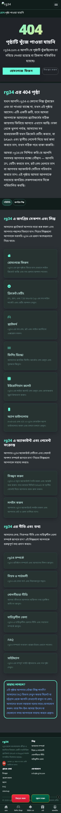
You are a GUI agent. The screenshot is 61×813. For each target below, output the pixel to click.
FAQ (4, 787)
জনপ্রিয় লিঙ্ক (19, 202)
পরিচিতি (7, 202)
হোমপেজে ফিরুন (21, 71)
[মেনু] (56, 5)
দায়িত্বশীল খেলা (38, 759)
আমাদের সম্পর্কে (38, 746)
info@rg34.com (38, 773)
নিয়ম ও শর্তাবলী (38, 750)
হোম (2, 13)
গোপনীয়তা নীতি (38, 755)
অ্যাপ (4, 782)
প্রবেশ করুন (7, 778)
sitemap (5, 791)
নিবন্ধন (5, 773)
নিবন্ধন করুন (50, 69)
